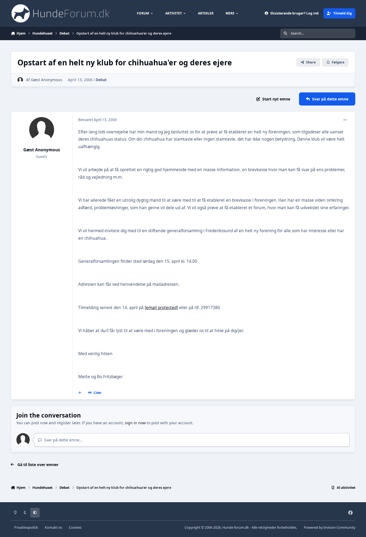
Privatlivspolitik (26, 527)
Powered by (329, 527)
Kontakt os (53, 527)
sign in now (135, 422)
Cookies (75, 527)
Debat (101, 79)
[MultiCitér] (80, 393)
